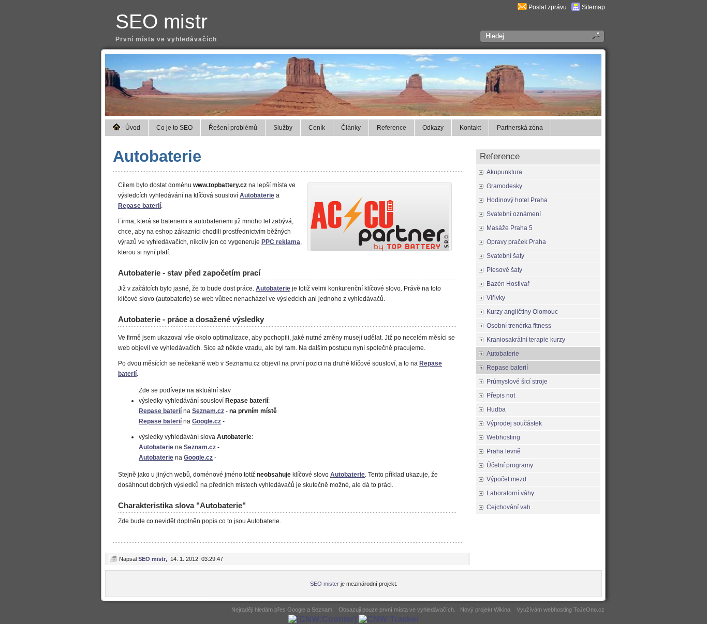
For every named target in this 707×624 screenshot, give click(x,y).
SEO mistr (161, 21)
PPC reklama (280, 242)
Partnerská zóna (520, 127)
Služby (282, 127)
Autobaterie (157, 156)
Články (351, 127)
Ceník (316, 127)
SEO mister (324, 584)
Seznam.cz (208, 411)
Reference (391, 127)
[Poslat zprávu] (522, 7)
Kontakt (470, 127)
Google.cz (206, 421)
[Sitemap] (575, 7)
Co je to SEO (174, 127)
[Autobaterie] (380, 248)
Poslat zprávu (547, 7)
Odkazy (433, 127)
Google (296, 609)
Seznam (322, 609)
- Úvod (130, 127)
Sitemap (593, 7)
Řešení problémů (233, 127)
